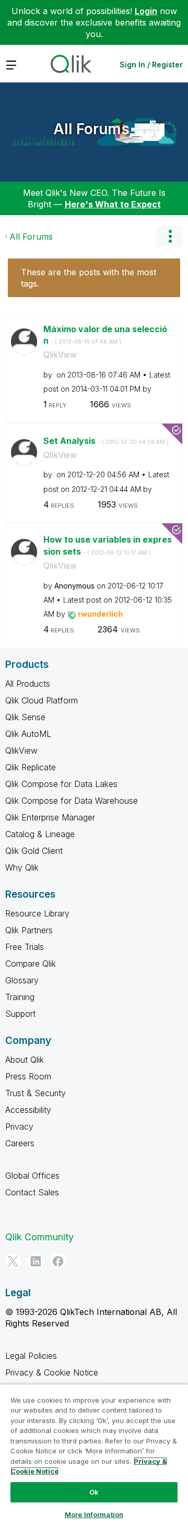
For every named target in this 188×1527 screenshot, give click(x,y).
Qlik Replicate (30, 767)
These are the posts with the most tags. (88, 278)
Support (20, 1013)
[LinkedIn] (35, 1261)
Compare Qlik (30, 963)
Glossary (22, 980)
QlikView (60, 354)
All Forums (91, 129)
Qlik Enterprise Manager (50, 817)
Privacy (19, 1126)
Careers (19, 1143)
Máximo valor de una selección (105, 335)
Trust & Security (35, 1093)
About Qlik (24, 1059)
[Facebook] (58, 1261)
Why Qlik (22, 867)
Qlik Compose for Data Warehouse (71, 800)
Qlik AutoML (28, 734)
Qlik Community (39, 1236)
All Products (27, 683)
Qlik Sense (25, 717)
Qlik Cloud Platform (41, 700)
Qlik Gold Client (34, 850)
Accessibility (28, 1110)
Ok (94, 1492)
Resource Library (37, 913)
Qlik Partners (29, 930)
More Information (94, 1514)
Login (146, 11)
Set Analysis (106, 441)
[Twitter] (13, 1261)
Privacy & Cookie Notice (51, 1372)
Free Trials (24, 947)
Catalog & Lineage (40, 834)
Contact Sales (32, 1192)
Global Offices (32, 1175)
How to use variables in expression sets (107, 545)
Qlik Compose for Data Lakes (61, 784)
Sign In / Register (151, 64)
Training (19, 997)
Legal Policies (31, 1355)
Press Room (28, 1076)
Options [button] (170, 236)
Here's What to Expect (113, 204)
